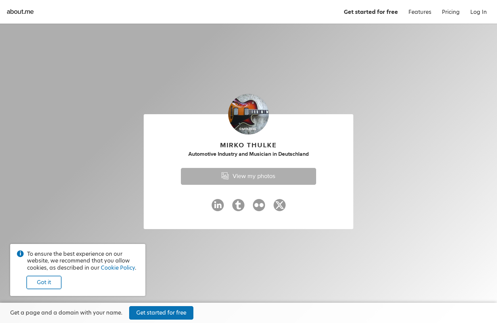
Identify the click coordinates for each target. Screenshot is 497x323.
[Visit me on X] (280, 208)
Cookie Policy (118, 268)
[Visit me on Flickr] (259, 208)
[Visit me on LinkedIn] (218, 208)
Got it (44, 282)
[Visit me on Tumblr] (238, 208)
